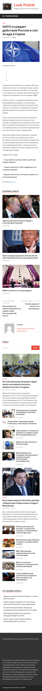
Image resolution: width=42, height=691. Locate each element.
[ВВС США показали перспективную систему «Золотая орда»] (8, 558)
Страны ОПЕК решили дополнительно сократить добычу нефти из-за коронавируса (26, 576)
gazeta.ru (13, 182)
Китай (4, 497)
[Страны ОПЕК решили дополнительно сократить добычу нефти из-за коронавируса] (8, 580)
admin (14, 37)
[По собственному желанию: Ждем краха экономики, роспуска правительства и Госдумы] (21, 377)
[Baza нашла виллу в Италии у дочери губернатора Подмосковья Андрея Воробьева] (21, 496)
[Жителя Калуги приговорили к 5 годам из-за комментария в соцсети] (8, 547)
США (3, 23)
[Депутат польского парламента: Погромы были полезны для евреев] (8, 569)
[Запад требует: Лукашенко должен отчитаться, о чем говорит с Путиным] (4, 423)
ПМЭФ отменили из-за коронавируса (17, 291)
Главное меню (11, 16)
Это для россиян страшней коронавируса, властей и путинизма (26, 412)
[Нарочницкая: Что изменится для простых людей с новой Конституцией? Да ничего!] (8, 437)
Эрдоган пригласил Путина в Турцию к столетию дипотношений (17, 222)
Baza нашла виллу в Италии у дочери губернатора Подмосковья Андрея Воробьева (20, 503)
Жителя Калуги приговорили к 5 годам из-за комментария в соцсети (27, 542)
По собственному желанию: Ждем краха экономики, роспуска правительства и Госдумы (19, 384)
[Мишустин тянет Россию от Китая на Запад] (8, 449)
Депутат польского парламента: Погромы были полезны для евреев (27, 564)
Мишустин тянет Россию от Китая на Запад (26, 443)
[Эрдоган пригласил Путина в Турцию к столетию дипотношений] (21, 218)
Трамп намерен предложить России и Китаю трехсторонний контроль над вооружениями (20, 257)
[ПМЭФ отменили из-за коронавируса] (21, 288)
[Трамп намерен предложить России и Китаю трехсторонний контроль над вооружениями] (21, 253)
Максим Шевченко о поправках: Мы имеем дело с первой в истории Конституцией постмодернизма (27, 457)
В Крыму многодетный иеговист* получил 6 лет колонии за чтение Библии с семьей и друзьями (27, 530)
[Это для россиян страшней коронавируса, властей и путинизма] (8, 417)
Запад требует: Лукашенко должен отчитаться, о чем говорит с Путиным (22, 422)
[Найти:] (21, 348)
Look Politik (24, 5)
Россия (4, 379)
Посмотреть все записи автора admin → (26, 330)
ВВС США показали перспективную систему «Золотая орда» (25, 553)
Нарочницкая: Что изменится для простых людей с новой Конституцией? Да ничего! (27, 433)
